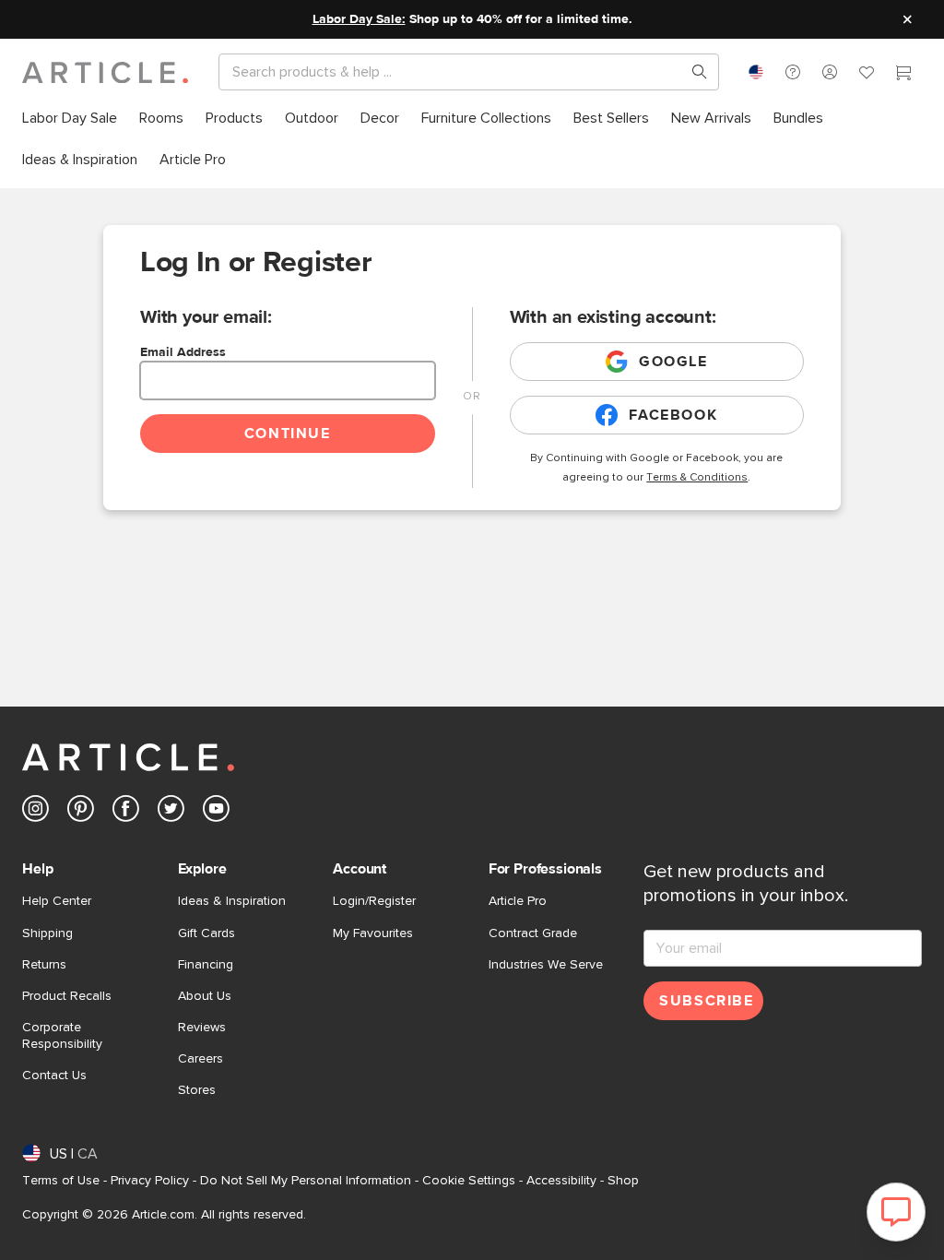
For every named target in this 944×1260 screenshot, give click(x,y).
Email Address (183, 352)
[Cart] (903, 74)
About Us (204, 996)
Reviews (202, 1027)
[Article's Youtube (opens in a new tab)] (216, 812)
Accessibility (561, 1180)
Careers (200, 1058)
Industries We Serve (546, 964)
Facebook (673, 415)
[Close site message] (907, 19)
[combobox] (756, 71)
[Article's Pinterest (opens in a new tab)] (80, 812)
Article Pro (518, 901)
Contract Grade (533, 933)
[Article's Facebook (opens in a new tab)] (125, 812)
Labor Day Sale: (359, 19)
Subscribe (706, 1000)
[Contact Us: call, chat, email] (792, 72)
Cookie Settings (468, 1180)
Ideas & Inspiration (232, 901)
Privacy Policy (150, 1180)
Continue (287, 433)
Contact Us (54, 1075)
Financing (205, 964)
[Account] (829, 72)
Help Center (56, 901)
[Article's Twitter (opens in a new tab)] (171, 812)
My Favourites (373, 933)
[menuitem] (69, 118)
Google (673, 361)
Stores (197, 1090)
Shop (623, 1180)
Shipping (47, 933)
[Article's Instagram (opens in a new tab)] (35, 812)
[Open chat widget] (896, 1212)
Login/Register (374, 901)
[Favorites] (866, 74)
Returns (44, 964)
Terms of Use (61, 1180)
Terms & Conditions (697, 477)
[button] (792, 72)
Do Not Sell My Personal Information (305, 1180)
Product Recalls (67, 996)
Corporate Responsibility (62, 1036)
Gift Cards (206, 933)
